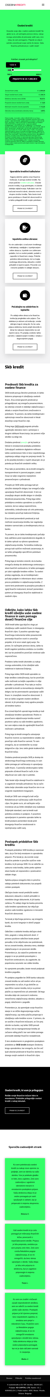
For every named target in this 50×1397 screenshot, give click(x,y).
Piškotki (18, 1378)
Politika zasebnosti (33, 1378)
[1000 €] (12, 69)
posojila (24, 442)
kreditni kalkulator (27, 183)
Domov (9, 1378)
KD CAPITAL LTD (23, 1388)
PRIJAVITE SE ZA (25, 79)
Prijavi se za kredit (25, 208)
